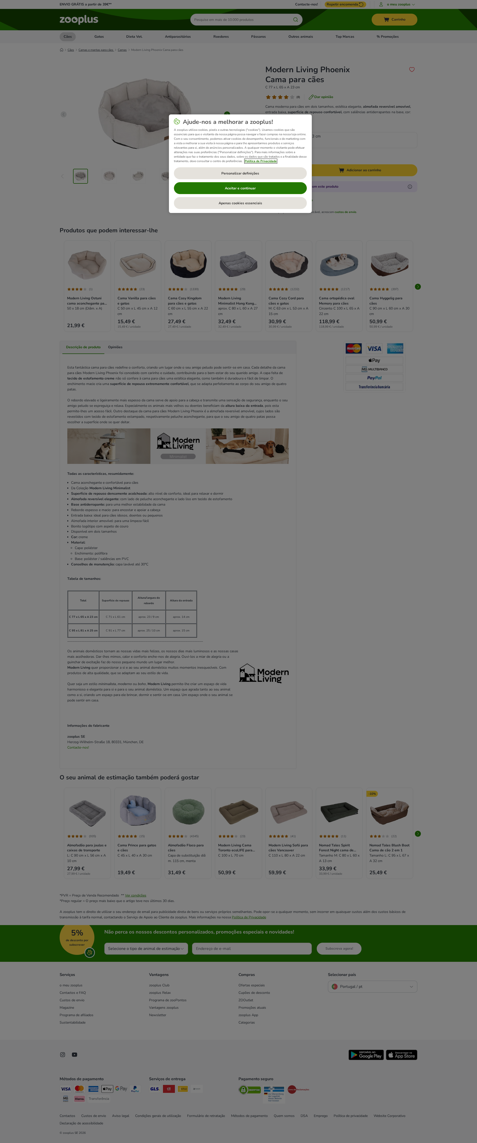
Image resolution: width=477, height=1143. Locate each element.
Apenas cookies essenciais (240, 203)
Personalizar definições (240, 173)
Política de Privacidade (261, 161)
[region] (240, 163)
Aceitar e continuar (240, 188)
